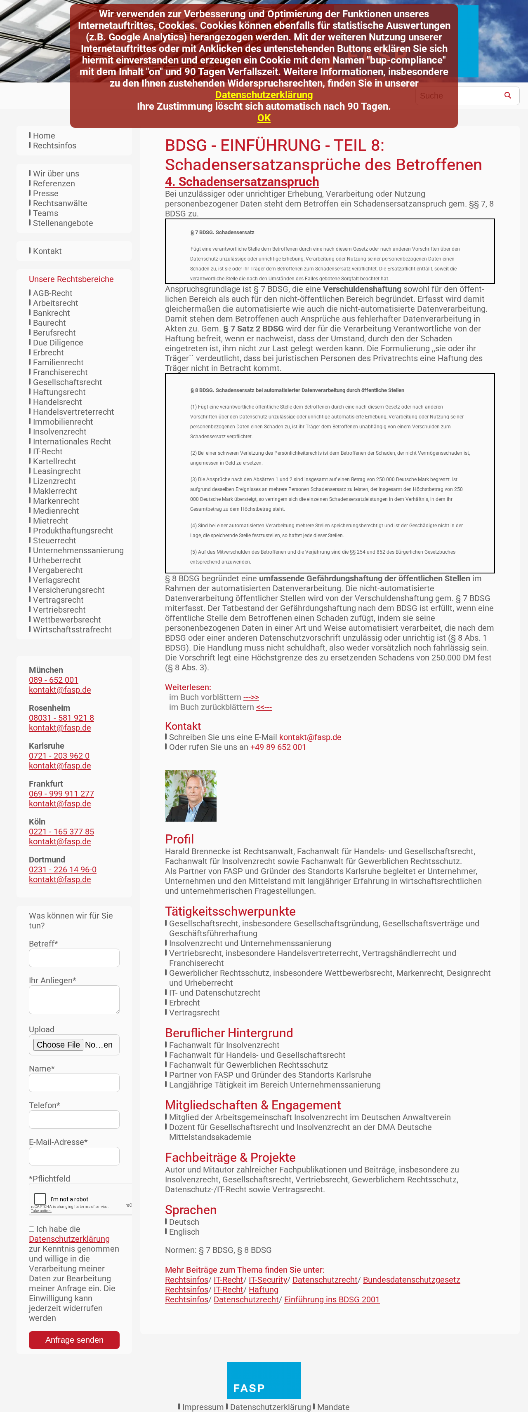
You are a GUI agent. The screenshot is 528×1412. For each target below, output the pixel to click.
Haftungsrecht (59, 392)
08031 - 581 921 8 (61, 718)
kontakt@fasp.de (310, 737)
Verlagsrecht (56, 580)
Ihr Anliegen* (52, 980)
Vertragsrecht (58, 600)
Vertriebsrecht (59, 610)
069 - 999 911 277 (61, 794)
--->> (251, 697)
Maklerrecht (55, 491)
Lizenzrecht (54, 481)
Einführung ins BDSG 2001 (332, 1299)
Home (44, 136)
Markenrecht (56, 501)
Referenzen (54, 183)
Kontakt (47, 251)
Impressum (203, 1407)
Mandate (333, 1407)
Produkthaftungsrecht (73, 531)
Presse (46, 193)
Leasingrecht (57, 471)
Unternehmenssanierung (78, 550)
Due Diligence (58, 343)
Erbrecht (48, 352)
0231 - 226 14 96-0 (63, 869)
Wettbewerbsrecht (67, 620)
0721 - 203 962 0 (59, 756)
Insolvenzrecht (60, 432)
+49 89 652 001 (278, 747)
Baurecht (49, 323)
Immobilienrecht (63, 422)
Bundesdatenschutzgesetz (411, 1280)
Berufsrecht (54, 333)
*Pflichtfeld (49, 1179)
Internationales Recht (72, 441)
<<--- (264, 707)
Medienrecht (56, 511)
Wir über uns (56, 174)
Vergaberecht (58, 570)
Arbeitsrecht (55, 303)
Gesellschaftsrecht (67, 382)
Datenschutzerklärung (264, 95)
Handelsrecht (57, 402)
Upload (41, 1029)
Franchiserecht (60, 372)
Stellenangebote (63, 223)
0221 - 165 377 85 (61, 831)
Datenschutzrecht (325, 1280)
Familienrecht (58, 362)
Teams (45, 213)
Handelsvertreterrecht (73, 412)
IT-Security (268, 1280)
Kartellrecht (54, 461)
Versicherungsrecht (69, 590)
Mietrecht (50, 521)
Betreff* (43, 944)
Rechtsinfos (54, 145)
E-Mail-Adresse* (58, 1142)
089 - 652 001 (53, 680)
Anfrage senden (74, 1339)
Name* (42, 1069)
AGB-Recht (53, 293)
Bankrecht (51, 313)
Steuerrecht (54, 540)
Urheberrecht (57, 560)
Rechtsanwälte (60, 203)
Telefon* (44, 1105)
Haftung (263, 1290)
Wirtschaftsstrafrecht (72, 629)
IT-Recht (48, 451)
